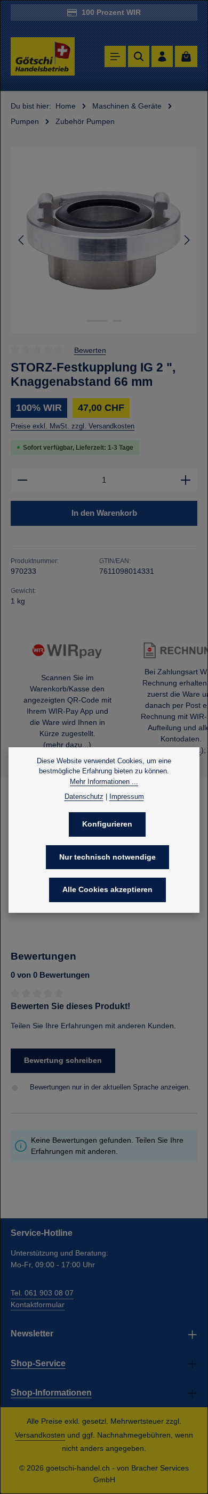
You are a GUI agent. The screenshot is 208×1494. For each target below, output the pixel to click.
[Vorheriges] (22, 240)
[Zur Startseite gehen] (43, 57)
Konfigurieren (107, 824)
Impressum (126, 796)
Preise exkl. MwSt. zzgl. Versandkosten (72, 426)
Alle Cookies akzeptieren (107, 889)
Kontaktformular (38, 1304)
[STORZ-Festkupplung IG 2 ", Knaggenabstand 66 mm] (104, 240)
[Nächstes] (186, 240)
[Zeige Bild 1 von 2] (97, 321)
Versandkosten (40, 1435)
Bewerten (90, 349)
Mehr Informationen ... (104, 782)
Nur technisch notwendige (107, 857)
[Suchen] (138, 56)
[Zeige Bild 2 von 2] (117, 321)
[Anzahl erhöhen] (185, 480)
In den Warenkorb (104, 512)
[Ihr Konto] (162, 56)
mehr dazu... (67, 744)
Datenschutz (84, 796)
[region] (104, 240)
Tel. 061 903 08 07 (42, 1293)
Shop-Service (38, 1363)
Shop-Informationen (51, 1392)
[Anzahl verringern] (22, 480)
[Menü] (115, 56)
